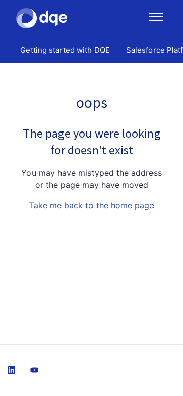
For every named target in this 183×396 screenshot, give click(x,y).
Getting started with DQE (65, 50)
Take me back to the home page (91, 205)
